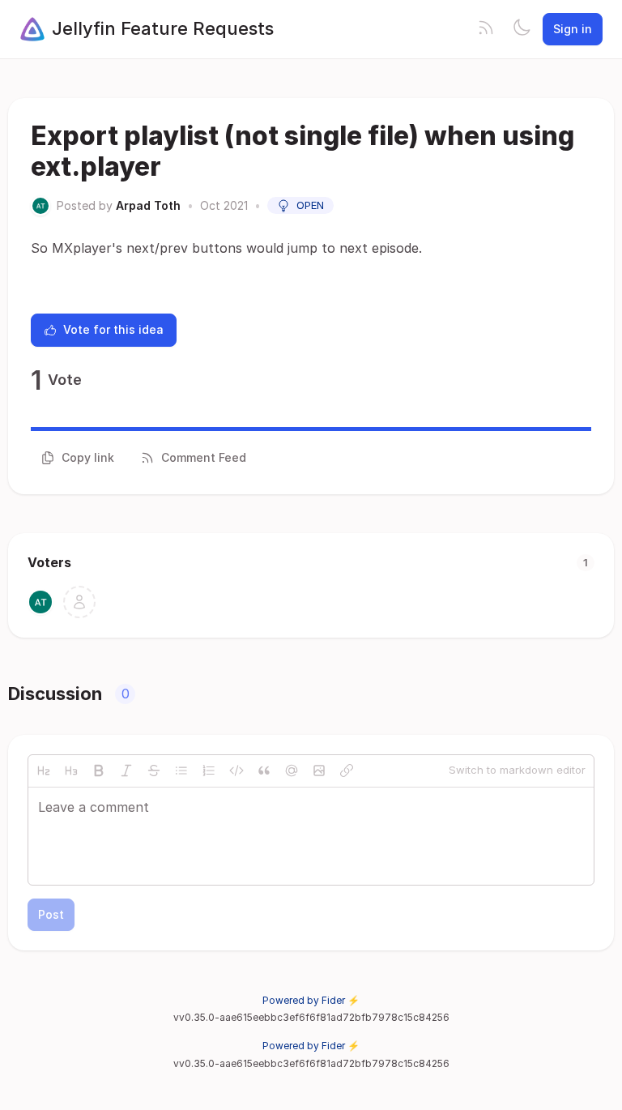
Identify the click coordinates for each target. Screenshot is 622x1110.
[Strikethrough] (154, 770)
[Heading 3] (71, 770)
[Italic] (126, 770)
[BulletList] (181, 770)
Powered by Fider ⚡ (311, 1000)
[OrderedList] (209, 770)
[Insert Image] (319, 770)
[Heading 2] (44, 770)
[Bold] (99, 770)
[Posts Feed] (486, 29)
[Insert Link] (346, 770)
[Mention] (291, 770)
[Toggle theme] (521, 29)
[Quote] (264, 770)
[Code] (236, 770)
